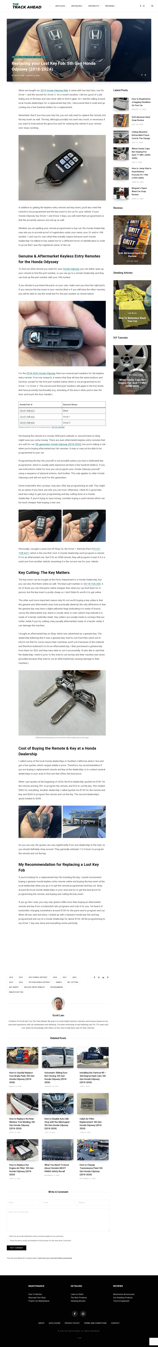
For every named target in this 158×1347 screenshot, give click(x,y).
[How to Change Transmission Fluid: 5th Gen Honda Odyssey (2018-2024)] (93, 1149)
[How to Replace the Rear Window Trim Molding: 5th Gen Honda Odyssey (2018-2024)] (22, 1103)
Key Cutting (73, 982)
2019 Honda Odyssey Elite (54, 90)
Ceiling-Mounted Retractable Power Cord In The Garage (141, 135)
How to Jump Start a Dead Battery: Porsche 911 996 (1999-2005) (141, 173)
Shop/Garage (132, 248)
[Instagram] (83, 1314)
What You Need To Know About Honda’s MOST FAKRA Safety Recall (56, 1168)
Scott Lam (19, 75)
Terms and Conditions (95, 1323)
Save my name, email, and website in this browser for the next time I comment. (40, 1241)
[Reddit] (9, 110)
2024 (21, 982)
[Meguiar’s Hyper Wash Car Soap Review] (122, 193)
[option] (132, 240)
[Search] (151, 6)
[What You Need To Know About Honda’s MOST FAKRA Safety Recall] (57, 1149)
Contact (115, 1323)
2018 (11, 977)
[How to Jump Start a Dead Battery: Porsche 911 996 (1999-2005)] (122, 175)
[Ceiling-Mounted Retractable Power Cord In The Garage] (122, 137)
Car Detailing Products (123, 1297)
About (41, 1323)
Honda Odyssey (71, 268)
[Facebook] (141, 75)
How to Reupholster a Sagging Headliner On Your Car (141, 102)
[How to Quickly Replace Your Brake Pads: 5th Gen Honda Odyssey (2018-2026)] (22, 1057)
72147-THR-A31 (27, 422)
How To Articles (35, 1294)
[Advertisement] (58, 953)
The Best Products (79, 1297)
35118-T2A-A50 (58, 427)
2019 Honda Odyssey (38, 977)
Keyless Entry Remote (34, 987)
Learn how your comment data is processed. (55, 1258)
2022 (74, 977)
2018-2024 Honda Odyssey (41, 373)
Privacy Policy (72, 1323)
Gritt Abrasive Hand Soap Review (141, 118)
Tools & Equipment (121, 1301)
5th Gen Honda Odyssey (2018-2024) (29, 57)
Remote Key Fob (16, 992)
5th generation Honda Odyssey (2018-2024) (58, 444)
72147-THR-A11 (27, 410)
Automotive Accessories (124, 1294)
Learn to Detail (77, 1294)
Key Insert (14, 987)
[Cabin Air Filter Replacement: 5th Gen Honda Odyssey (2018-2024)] (93, 1103)
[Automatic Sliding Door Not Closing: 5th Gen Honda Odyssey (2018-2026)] (57, 1057)
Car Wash (132, 313)
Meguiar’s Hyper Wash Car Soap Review (139, 191)
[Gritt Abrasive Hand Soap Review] (122, 120)
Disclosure (54, 1323)
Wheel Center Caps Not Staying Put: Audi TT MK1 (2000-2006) (141, 153)
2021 (65, 977)
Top (80, 1338)
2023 (11, 982)
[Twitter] (145, 75)
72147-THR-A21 (27, 417)
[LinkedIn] (103, 977)
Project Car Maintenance (38, 1301)
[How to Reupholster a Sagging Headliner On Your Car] (122, 104)
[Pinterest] (108, 977)
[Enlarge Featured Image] (79, 50)
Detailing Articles (78, 1301)
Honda (59, 982)
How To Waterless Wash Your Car (132, 320)
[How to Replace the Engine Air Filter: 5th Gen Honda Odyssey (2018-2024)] (22, 1149)
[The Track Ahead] (27, 5)
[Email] (9, 104)
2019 (21, 977)
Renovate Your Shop (37, 1297)
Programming (56, 987)
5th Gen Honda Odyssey (39, 982)
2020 (55, 977)
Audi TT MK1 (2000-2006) (132, 375)
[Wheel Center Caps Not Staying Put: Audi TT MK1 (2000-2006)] (122, 155)
